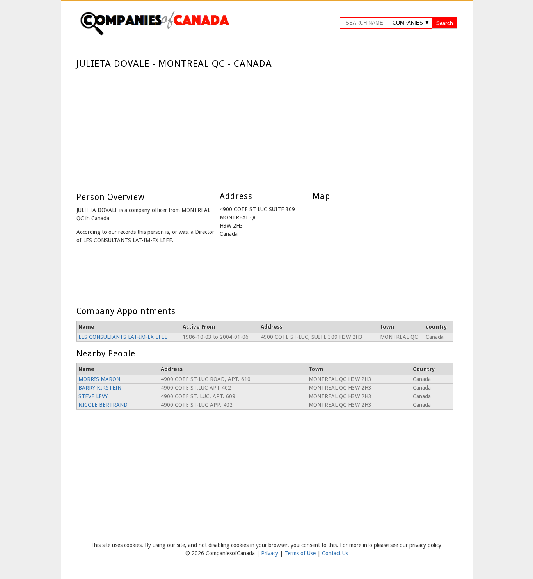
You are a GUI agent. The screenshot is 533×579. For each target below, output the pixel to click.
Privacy (270, 553)
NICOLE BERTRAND (103, 405)
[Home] (154, 34)
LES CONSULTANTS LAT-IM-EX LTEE (122, 337)
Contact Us (335, 553)
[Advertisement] (264, 128)
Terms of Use (300, 553)
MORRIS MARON (99, 379)
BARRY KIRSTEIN (99, 388)
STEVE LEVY (93, 396)
